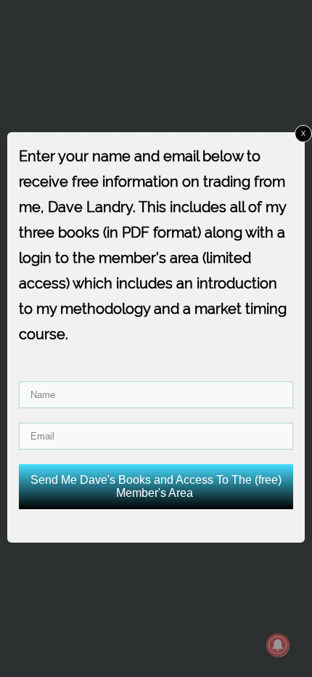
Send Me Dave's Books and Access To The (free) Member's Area (156, 486)
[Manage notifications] (278, 645)
